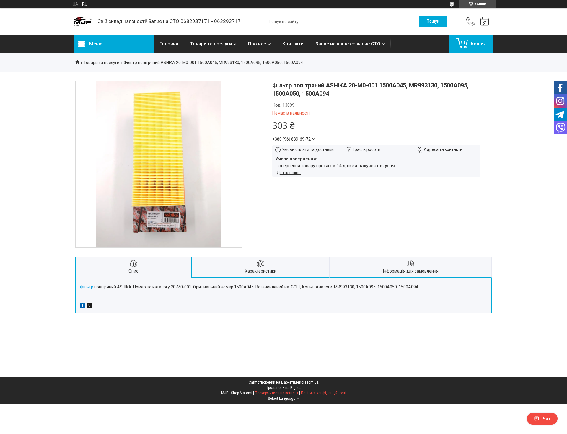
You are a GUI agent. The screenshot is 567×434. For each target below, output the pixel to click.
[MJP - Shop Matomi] (82, 21)
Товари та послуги (211, 44)
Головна (168, 44)
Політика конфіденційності (323, 393)
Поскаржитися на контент (276, 393)
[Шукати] (433, 21)
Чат (546, 418)
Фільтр (86, 287)
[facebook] (82, 306)
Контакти (293, 44)
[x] (89, 306)
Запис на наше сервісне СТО (347, 44)
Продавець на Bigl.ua (284, 388)
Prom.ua (312, 382)
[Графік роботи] (484, 21)
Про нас (257, 44)
